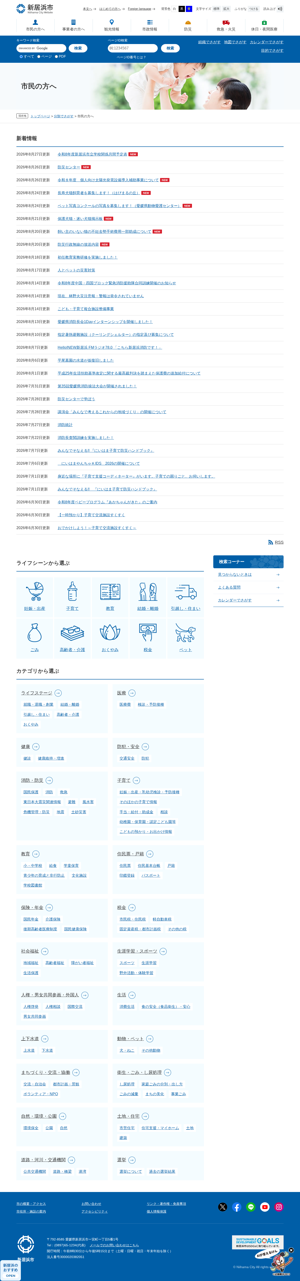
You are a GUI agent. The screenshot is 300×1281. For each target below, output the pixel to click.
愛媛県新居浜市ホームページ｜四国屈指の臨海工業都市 (34, 9)
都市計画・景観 (66, 1084)
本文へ (87, 9)
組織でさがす (209, 42)
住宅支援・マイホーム (160, 1128)
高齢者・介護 (72, 649)
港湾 (82, 1171)
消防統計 (65, 425)
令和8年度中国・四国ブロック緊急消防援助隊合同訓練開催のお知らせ (117, 283)
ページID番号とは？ (131, 57)
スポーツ (127, 963)
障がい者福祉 (82, 963)
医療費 (125, 704)
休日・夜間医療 (264, 29)
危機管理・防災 (36, 812)
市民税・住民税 (133, 919)
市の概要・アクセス (31, 1204)
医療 (121, 693)
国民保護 (30, 792)
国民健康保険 (75, 929)
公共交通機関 (34, 1171)
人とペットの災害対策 (76, 270)
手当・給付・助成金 (136, 812)
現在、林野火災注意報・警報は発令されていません (101, 296)
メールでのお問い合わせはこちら (114, 1245)
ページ (46, 56)
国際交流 (75, 1007)
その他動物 (151, 1050)
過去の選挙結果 (162, 1171)
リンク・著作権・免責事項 (166, 1204)
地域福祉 (30, 963)
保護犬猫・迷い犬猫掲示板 (80, 219)
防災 (188, 29)
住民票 (125, 866)
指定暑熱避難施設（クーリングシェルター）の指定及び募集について (116, 335)
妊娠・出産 (34, 608)
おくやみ (110, 649)
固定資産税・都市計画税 (140, 929)
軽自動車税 (162, 919)
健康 (25, 746)
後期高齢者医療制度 (40, 929)
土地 (190, 1128)
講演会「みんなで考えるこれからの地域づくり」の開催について (112, 412)
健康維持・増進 (51, 758)
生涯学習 (149, 963)
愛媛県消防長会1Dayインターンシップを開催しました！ (105, 322)
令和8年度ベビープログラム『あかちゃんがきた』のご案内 (107, 502)
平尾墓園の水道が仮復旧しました (86, 360)
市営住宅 (127, 1128)
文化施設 (79, 875)
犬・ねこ (127, 1050)
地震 (60, 812)
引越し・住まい (185, 608)
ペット (185, 649)
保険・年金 (32, 907)
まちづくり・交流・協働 (45, 1072)
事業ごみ (178, 1094)
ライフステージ (36, 693)
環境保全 (30, 1128)
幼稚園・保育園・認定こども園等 (148, 822)
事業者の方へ (73, 29)
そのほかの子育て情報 (138, 802)
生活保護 (30, 973)
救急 (64, 792)
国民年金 (30, 919)
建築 (123, 1138)
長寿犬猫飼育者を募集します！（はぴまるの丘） (99, 193)
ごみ (34, 649)
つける (253, 9)
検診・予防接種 (151, 704)
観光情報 (111, 29)
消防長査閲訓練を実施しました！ (86, 438)
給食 (53, 866)
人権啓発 (30, 1007)
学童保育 (71, 866)
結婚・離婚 (147, 608)
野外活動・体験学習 (136, 973)
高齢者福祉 (54, 963)
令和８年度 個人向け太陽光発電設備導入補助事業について (108, 180)
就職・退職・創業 (38, 704)
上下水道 (30, 1038)
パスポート (151, 875)
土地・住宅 (128, 1116)
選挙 (121, 1159)
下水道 (47, 1050)
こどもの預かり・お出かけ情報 (146, 832)
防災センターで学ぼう (76, 399)
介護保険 (52, 919)
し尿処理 (127, 1084)
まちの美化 (154, 1094)
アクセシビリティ (95, 1211)
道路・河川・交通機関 (43, 1159)
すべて (29, 56)
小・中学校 (32, 866)
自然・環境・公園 (39, 1116)
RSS (279, 542)
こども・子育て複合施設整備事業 (86, 309)
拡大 (226, 9)
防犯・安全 (128, 746)
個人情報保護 (156, 1211)
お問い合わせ (91, 1204)
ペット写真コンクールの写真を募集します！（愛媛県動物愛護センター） (119, 206)
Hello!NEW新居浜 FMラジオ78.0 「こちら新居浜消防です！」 (110, 347)
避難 (71, 802)
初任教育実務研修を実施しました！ (88, 257)
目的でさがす (272, 50)
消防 (49, 792)
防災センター (69, 167)
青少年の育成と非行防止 (44, 875)
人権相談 (52, 1007)
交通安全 (127, 758)
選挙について (131, 1171)
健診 (27, 758)
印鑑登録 (127, 875)
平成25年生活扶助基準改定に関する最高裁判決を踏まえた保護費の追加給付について (129, 373)
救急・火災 (226, 29)
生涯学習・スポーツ (137, 951)
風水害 (88, 802)
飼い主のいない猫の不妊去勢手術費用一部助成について (104, 232)
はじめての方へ (110, 9)
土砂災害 (78, 812)
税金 (148, 649)
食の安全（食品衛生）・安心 (166, 1007)
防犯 (145, 758)
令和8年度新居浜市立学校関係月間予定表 (92, 154)
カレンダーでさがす (267, 42)
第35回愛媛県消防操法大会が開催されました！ (97, 386)
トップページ (40, 116)
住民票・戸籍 (130, 853)
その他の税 (177, 929)
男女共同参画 (34, 1016)
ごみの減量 (129, 1094)
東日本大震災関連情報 (42, 802)
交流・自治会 (34, 1084)
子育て (72, 608)
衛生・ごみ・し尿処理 (139, 1072)
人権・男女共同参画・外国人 (50, 994)
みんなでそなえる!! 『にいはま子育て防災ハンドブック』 (106, 451)
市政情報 (149, 29)
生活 (121, 994)
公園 (49, 1128)
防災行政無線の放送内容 (78, 244)
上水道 (29, 1050)
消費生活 (127, 1007)
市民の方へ (35, 29)
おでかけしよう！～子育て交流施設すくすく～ (97, 528)
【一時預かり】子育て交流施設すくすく (91, 515)
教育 (110, 608)
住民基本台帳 (149, 866)
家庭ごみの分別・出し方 (162, 1084)
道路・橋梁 (62, 1171)
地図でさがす (235, 42)
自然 (64, 1128)
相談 (164, 812)
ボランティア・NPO (40, 1094)
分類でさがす (64, 116)
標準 (217, 9)
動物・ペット (130, 1038)
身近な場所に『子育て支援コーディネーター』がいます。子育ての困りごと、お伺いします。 (136, 476)
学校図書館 (32, 885)
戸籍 (171, 866)
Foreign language (139, 9)
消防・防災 (32, 780)
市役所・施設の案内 (31, 1211)
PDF (62, 56)
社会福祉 (30, 951)
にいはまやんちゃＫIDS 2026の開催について (99, 463)
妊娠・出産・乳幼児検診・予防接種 (150, 792)
